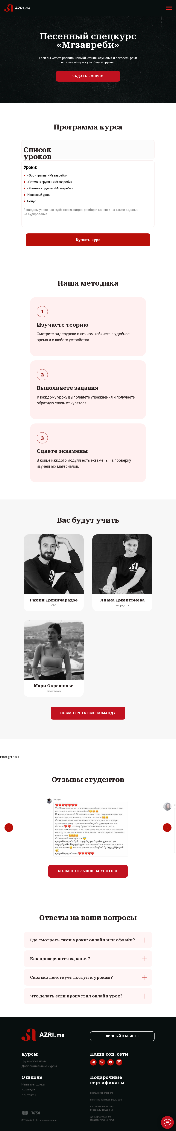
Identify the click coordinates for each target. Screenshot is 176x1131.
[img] (93, 1062)
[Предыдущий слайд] (8, 827)
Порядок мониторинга (101, 1093)
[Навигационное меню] (169, 8)
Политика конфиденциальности (106, 1100)
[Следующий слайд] (167, 827)
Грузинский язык (34, 1061)
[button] (88, 76)
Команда (28, 1089)
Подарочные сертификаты (107, 1080)
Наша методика (33, 1084)
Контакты (28, 1095)
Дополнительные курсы (39, 1066)
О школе (31, 1077)
